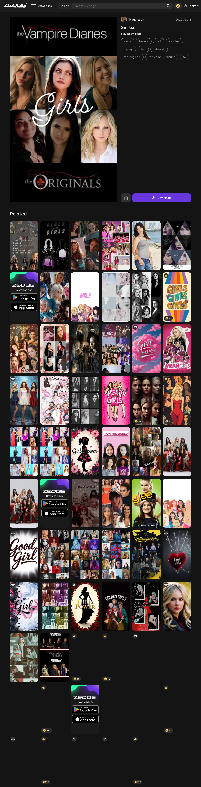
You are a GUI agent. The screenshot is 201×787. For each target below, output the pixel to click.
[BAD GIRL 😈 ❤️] (24, 606)
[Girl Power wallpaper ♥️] (85, 606)
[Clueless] (54, 400)
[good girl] (24, 554)
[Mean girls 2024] (177, 348)
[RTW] (116, 451)
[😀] (177, 503)
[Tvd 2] (54, 657)
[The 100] (85, 348)
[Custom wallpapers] (146, 297)
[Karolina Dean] (116, 297)
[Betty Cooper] (146, 451)
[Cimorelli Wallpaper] (116, 348)
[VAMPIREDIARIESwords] (24, 245)
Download (164, 197)
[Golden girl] (116, 606)
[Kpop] (24, 503)
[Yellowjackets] (146, 554)
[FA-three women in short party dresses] (24, 400)
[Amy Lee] (54, 348)
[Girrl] (54, 297)
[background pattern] (146, 657)
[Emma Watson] (24, 657)
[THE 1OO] (24, 451)
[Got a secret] (177, 245)
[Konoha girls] (85, 297)
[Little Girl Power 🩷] (85, 451)
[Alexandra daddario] (146, 245)
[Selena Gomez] (54, 554)
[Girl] (24, 709)
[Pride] (54, 245)
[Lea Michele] (116, 503)
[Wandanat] (85, 245)
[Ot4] (177, 760)
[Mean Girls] (116, 245)
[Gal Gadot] (24, 348)
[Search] (168, 6)
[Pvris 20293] (146, 606)
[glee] (146, 503)
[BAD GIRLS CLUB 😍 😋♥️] (177, 554)
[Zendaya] (146, 709)
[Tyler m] (177, 451)
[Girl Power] (146, 348)
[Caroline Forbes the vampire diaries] (177, 606)
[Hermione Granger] (116, 709)
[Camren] (54, 606)
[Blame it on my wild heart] (24, 760)
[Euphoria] (85, 554)
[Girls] (85, 400)
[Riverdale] (85, 503)
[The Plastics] (116, 400)
